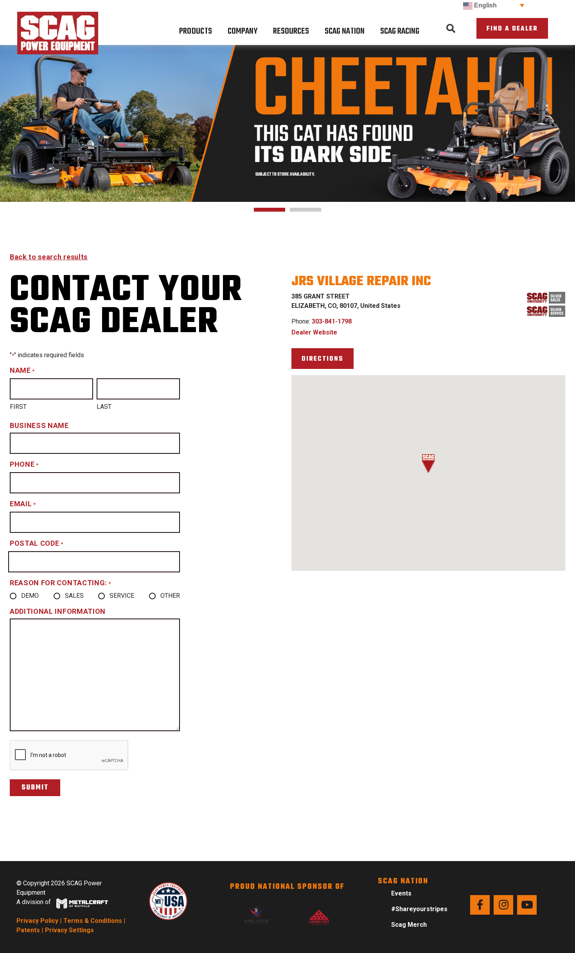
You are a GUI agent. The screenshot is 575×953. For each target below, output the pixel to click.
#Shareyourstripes (419, 909)
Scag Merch (409, 924)
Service (122, 595)
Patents (28, 930)
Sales (74, 595)
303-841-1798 (332, 321)
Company (242, 31)
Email (23, 504)
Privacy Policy (37, 920)
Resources (291, 31)
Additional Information (58, 611)
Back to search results (49, 257)
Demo (30, 595)
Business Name (39, 425)
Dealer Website (314, 332)
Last (104, 406)
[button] (450, 28)
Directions (322, 359)
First (18, 406)
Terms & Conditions (92, 920)
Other (170, 595)
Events (401, 893)
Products (195, 31)
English (485, 5)
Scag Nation (345, 31)
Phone (24, 464)
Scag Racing (399, 31)
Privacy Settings (69, 930)
